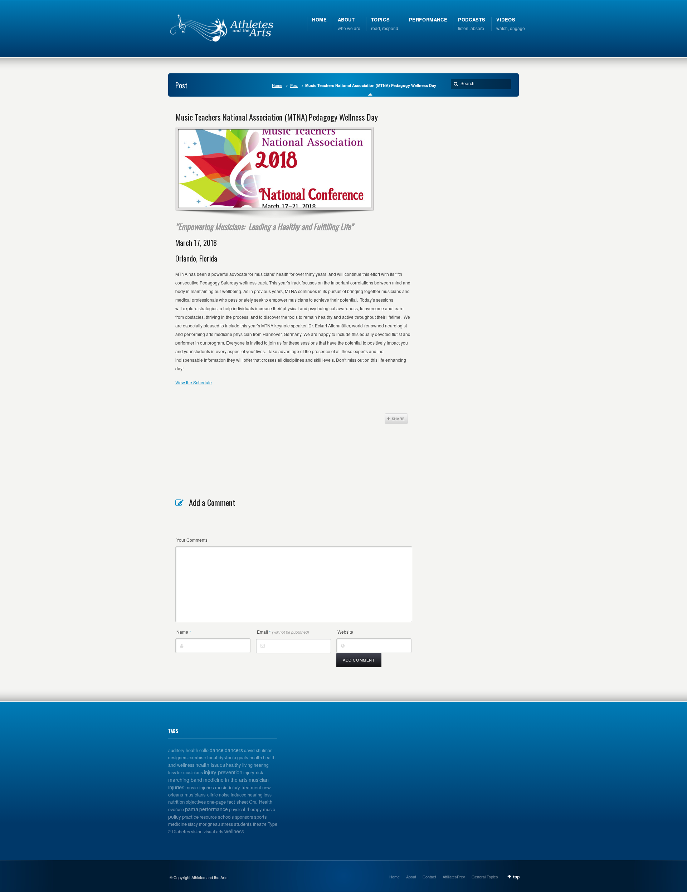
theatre (260, 824)
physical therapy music (252, 809)
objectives (196, 802)
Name (183, 632)
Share (396, 418)
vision (197, 831)
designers (177, 757)
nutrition (176, 801)
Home (277, 85)
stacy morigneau (204, 824)
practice (190, 816)
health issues (210, 764)
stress (227, 824)
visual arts (213, 831)
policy (174, 816)
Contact (429, 876)
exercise (197, 757)
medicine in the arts (225, 779)
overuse (176, 809)
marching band (185, 779)
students (243, 823)
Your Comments (192, 540)
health (255, 757)
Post (294, 85)
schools (226, 816)
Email (283, 632)
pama (191, 809)
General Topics (485, 876)
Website (345, 632)
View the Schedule (193, 382)
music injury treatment (238, 787)
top (516, 876)
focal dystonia (221, 757)
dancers (234, 750)
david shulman (258, 750)
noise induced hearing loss (245, 794)
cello (204, 750)
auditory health (183, 750)
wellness (234, 831)
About (411, 876)
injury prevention (223, 772)
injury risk (253, 772)
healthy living (239, 765)
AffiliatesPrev (454, 876)
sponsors (244, 817)
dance (217, 750)
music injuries (199, 787)
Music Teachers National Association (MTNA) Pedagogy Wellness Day (276, 117)
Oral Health (260, 802)
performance (213, 809)
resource (208, 817)
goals (242, 757)
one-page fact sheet (227, 801)
